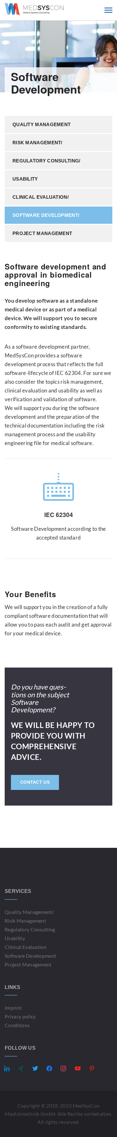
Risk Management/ (37, 142)
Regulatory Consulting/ (46, 160)
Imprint (13, 1008)
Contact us (35, 782)
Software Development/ (45, 215)
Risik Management (25, 921)
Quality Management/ (29, 912)
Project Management (42, 233)
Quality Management (41, 124)
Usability (25, 179)
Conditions (17, 1025)
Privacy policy (20, 1016)
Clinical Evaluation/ (40, 197)
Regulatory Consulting (30, 929)
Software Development (30, 956)
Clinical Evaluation (25, 947)
